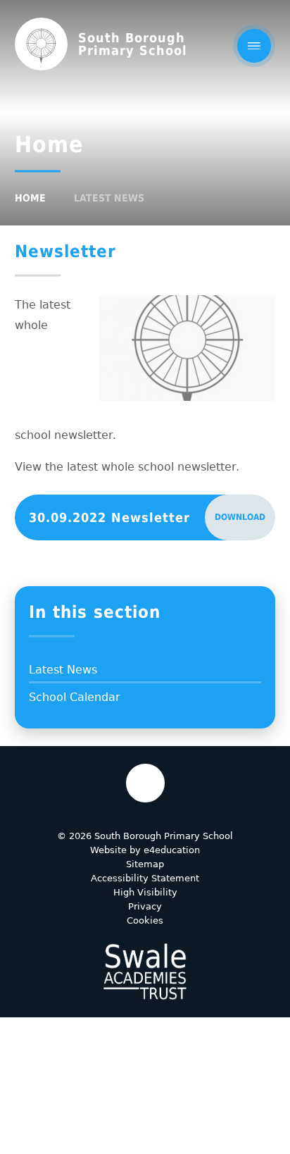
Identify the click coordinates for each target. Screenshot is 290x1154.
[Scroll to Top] (145, 783)
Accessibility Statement (145, 878)
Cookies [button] (145, 920)
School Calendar (74, 697)
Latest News (109, 198)
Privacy (145, 906)
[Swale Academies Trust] (145, 971)
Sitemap (145, 864)
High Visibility (145, 892)
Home (30, 198)
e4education (172, 850)
